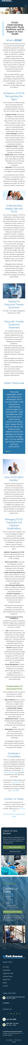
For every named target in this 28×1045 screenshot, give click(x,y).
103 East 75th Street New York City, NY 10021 (15, 997)
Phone (8, 897)
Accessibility (9, 1040)
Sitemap (14, 1041)
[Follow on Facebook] (8, 1013)
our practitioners (16, 782)
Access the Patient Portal (14, 917)
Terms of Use (18, 1040)
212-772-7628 (14, 791)
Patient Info (6, 979)
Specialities (6, 970)
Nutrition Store (7, 976)
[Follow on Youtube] (11, 1013)
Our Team (6, 967)
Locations (6, 1003)
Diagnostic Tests (8, 973)
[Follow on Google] (17, 1013)
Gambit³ (22, 1033)
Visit (7, 903)
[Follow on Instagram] (14, 1013)
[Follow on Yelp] (20, 1013)
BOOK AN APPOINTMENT (13, 912)
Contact (5, 986)
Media (5, 983)
